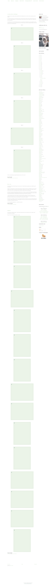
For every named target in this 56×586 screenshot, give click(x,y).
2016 (40, 62)
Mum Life (40, 151)
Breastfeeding (40, 114)
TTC (39, 194)
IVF (39, 142)
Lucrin (39, 147)
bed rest (40, 106)
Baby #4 (40, 100)
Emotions (40, 122)
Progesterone (40, 167)
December (41, 70)
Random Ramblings (14, 204)
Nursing (40, 155)
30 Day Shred (40, 93)
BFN (39, 107)
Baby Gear (40, 104)
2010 (40, 68)
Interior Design (40, 140)
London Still (40, 145)
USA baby (40, 197)
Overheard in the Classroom (42, 158)
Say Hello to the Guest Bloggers (42, 177)
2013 (40, 65)
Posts (40, 229)
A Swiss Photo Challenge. (12, 14)
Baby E (40, 103)
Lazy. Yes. (9, 184)
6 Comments (8, 204)
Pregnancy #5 (40, 165)
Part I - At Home (43, 209)
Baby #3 (40, 98)
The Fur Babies (40, 188)
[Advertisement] (22, 572)
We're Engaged (40, 198)
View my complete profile (42, 22)
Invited (39, 141)
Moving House (40, 150)
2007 (40, 85)
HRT (39, 136)
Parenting (40, 159)
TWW (39, 196)
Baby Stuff (40, 105)
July (40, 75)
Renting (40, 173)
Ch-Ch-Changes (40, 117)
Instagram (40, 139)
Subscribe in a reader (41, 225)
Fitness (39, 129)
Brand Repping (40, 113)
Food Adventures (41, 130)
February (41, 82)
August (41, 74)
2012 (40, 66)
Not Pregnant (40, 154)
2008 (40, 84)
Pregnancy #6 (40, 166)
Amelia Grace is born (44, 222)
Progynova (40, 168)
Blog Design (25, 583)
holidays (40, 135)
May (40, 77)
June (40, 76)
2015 (40, 63)
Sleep (39, 180)
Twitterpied (40, 195)
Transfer (40, 192)
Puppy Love (40, 170)
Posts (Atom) (11, 565)
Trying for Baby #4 (41, 193)
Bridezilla (40, 115)
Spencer (40, 181)
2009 (40, 69)
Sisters (39, 179)
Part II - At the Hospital (44, 210)
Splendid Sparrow (30, 583)
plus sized (40, 161)
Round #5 (40, 176)
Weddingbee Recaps (41, 199)
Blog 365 (40, 110)
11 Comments (8, 553)
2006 (40, 86)
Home (22, 564)
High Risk (40, 134)
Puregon (40, 171)
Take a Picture (40, 185)
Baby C (40, 102)
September (41, 73)
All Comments (41, 230)
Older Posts (35, 564)
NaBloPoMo (40, 152)
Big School (40, 108)
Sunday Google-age (41, 183)
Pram (39, 163)
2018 (40, 60)
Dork (39, 120)
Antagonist (40, 96)
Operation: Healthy (41, 156)
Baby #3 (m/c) (40, 99)
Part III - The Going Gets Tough (43, 211)
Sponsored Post (40, 182)
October (41, 72)
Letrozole (40, 143)
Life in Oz (40, 144)
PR (39, 162)
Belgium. (9, 210)
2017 (40, 61)
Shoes (39, 178)
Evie (39, 124)
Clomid (40, 119)
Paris (39, 160)
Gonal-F (40, 131)
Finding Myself (40, 128)
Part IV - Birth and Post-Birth (44, 219)
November (41, 71)
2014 (40, 64)
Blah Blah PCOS (41, 109)
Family (39, 126)
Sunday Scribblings (41, 184)
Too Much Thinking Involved (42, 191)
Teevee (39, 187)
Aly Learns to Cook (41, 94)
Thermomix (40, 189)
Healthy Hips (40, 133)
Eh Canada (40, 121)
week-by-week (40, 200)
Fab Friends (40, 125)
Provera (40, 169)
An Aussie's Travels (14, 553)
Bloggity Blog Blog (41, 111)
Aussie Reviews (40, 97)
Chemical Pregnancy (41, 118)
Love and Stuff (40, 146)
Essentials (40, 123)
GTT (39, 132)
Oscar (39, 157)
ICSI (39, 137)
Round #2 (40, 174)
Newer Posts (8, 564)
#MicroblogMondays (41, 92)
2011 (40, 67)
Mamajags (40, 148)
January (41, 83)
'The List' (40, 91)
